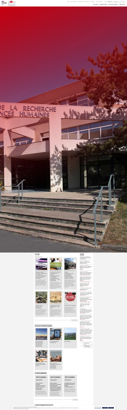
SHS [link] (69, 310)
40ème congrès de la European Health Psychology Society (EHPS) (85, 279)
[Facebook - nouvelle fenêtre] (110, 1)
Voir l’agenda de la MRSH (87, 343)
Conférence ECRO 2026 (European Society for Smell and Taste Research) (86, 299)
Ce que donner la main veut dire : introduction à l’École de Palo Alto (86, 338)
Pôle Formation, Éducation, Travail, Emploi (41, 364)
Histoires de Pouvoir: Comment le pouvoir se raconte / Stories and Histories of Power (86, 317)
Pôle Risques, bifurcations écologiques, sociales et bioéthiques (39, 344)
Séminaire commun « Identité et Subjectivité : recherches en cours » (86, 267)
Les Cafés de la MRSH (69, 305)
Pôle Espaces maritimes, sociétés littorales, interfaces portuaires (55, 366)
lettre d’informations (80, 1)
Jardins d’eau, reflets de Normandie (39, 307)
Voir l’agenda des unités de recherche (87, 346)
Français (104, 1)
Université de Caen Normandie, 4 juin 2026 (55, 307)
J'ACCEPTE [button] (105, 407)
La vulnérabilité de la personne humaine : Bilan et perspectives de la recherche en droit (86, 311)
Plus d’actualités (74, 320)
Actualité (37, 270)
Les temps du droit (83, 289)
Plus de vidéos (75, 399)
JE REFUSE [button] (111, 407)
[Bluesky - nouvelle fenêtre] (108, 1)
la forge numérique (73, 1)
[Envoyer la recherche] (124, 1)
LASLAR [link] (42, 281)
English (105, 1)
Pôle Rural (67, 341)
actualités (68, 1)
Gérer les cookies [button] (98, 407)
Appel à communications (42, 270)
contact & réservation (99, 1)
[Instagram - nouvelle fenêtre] (111, 1)
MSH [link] (66, 312)
